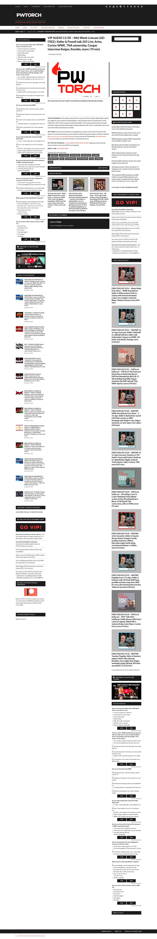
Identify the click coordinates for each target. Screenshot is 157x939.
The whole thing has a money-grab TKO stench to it (31, 123)
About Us (118, 931)
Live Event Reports (47, 28)
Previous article (55, 168)
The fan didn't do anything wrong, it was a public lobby (30, 188)
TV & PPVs (34, 28)
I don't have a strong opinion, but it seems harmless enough (29, 128)
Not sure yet (21, 230)
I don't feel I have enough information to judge (30, 190)
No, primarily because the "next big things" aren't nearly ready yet (30, 83)
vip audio (99, 158)
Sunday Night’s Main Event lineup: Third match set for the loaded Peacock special (126, 128)
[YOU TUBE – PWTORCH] (113, 7)
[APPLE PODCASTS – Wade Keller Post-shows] (138, 7)
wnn (50, 162)
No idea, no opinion (23, 214)
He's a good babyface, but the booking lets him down (30, 201)
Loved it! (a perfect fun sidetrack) (26, 49)
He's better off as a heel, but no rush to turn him (30, 206)
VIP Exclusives (99, 28)
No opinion (20, 236)
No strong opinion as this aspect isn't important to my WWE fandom (30, 96)
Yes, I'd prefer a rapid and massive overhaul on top (31, 77)
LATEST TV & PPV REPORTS (25, 275)
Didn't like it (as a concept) (25, 59)
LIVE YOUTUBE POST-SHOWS (65, 6)
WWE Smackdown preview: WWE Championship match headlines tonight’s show (126, 140)
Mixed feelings (22, 55)
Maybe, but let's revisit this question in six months (31, 92)
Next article (103, 168)
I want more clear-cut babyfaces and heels (29, 164)
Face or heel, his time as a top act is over (24, 211)
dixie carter (86, 155)
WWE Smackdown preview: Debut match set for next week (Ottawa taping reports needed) (126, 134)
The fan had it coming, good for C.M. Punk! (29, 182)
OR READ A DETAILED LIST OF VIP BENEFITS (30, 578)
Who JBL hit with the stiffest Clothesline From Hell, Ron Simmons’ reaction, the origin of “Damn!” (126, 147)
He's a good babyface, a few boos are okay (29, 203)
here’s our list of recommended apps (60, 136)
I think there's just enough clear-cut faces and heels (31, 166)
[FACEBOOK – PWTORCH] (124, 7)
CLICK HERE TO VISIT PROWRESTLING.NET (125, 187)
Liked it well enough (23, 53)
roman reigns (70, 158)
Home (17, 28)
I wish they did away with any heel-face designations (25, 169)
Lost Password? (35, 6)
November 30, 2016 (55, 54)
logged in (60, 225)
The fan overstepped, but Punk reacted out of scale (31, 184)
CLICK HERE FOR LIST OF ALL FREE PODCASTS (126, 670)
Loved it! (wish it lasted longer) (26, 51)
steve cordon (82, 158)
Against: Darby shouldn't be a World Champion (30, 150)
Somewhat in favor (23, 228)
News (25, 28)
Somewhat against (23, 232)
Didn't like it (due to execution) (26, 57)
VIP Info (26, 6)
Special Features (73, 28)
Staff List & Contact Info (133, 931)
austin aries (64, 155)
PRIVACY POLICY (21, 619)
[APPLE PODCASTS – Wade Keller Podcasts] (134, 7)
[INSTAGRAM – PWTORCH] (120, 7)
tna (91, 158)
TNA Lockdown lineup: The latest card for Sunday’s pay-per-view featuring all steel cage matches (125, 155)
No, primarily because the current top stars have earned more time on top (30, 89)
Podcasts (86, 28)
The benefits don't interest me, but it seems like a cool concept (30, 115)
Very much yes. (22, 226)
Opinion (61, 28)
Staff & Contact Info (49, 6)
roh (62, 158)
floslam (95, 155)
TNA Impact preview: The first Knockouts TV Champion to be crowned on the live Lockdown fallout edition (126, 169)
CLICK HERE (19, 605)
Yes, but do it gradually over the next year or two (30, 79)
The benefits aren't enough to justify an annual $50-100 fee (30, 120)
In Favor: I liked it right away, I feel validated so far (31, 141)
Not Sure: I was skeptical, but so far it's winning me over (29, 145)
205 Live (54, 155)
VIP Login (17, 6)
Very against (21, 234)
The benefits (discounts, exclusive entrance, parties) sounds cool (30, 110)
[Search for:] (126, 38)
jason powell (53, 158)
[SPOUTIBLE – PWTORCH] (131, 7)
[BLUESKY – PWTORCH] (106, 7)
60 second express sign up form (33, 538)
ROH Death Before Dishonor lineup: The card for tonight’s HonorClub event (126, 162)
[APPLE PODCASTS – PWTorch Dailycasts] (142, 7)
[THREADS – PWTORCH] (117, 7)
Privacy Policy (106, 931)
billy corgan (75, 155)
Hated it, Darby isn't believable (26, 61)
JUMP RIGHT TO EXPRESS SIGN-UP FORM (29, 576)
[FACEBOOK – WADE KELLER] (127, 7)
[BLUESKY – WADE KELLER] (110, 7)
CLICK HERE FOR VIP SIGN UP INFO (77, 143)
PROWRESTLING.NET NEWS (123, 122)
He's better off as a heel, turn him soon (28, 208)
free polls (43, 66)
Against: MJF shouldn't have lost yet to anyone (30, 152)
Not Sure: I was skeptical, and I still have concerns (31, 148)
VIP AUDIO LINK (62, 148)
